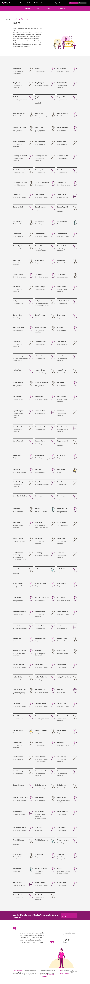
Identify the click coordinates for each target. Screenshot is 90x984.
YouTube (67, 973)
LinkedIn (62, 973)
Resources (50, 3)
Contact (72, 3)
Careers (48, 8)
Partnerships (61, 8)
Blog (55, 3)
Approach (28, 8)
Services (22, 3)
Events (43, 3)
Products (29, 3)
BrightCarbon (9, 3)
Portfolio (36, 3)
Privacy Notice (43, 976)
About (60, 3)
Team (38, 8)
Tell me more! (64, 915)
